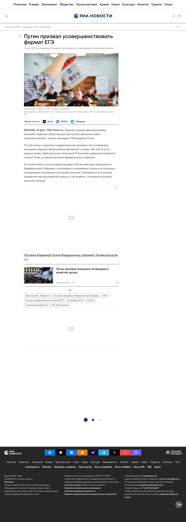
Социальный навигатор (37, 305)
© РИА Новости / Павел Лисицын (37, 109)
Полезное (167, 462)
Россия (90, 300)
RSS (149, 467)
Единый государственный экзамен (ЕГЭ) (44, 300)
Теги (177, 462)
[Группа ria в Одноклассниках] (82, 452)
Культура (95, 462)
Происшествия (63, 462)
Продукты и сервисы (65, 467)
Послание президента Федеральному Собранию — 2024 (81, 296)
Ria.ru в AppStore (103, 467)
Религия (124, 462)
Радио (144, 462)
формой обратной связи (151, 485)
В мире (49, 462)
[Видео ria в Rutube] (93, 452)
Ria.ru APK (139, 467)
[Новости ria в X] (114, 452)
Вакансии (9, 482)
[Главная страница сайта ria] (93, 16)
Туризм (134, 462)
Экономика (37, 462)
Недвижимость (110, 462)
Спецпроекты (32, 467)
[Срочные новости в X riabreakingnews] (125, 452)
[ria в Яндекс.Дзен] (61, 452)
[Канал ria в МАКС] (50, 452)
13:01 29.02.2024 (12, 27)
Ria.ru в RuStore (123, 467)
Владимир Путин (75, 300)
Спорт (76, 462)
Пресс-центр (85, 467)
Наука (85, 462)
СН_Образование (60, 305)
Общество (24, 462)
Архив (157, 467)
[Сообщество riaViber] (136, 452)
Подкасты (155, 462)
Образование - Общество (38, 296)
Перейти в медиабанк (60, 109)
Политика (11, 462)
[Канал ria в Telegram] (104, 452)
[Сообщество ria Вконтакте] (71, 452)
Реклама (46, 467)
